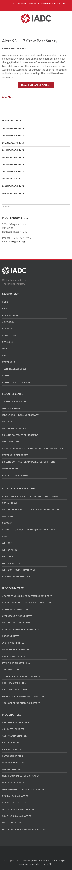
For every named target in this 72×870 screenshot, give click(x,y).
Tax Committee (10, 669)
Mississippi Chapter (13, 762)
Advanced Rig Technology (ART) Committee (26, 602)
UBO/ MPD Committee (14, 683)
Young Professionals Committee (21, 703)
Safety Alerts (7, 97)
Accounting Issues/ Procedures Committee (27, 596)
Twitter (32, 850)
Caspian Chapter (11, 749)
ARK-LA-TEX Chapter (13, 729)
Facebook (26, 850)
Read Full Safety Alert (36, 84)
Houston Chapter (12, 756)
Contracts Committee (15, 609)
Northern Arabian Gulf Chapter (20, 776)
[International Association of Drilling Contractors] (14, 268)
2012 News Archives (13, 164)
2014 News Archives (13, 150)
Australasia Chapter (14, 736)
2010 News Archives (13, 178)
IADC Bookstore (11, 408)
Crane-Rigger (9, 503)
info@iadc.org (17, 241)
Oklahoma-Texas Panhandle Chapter (23, 789)
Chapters (7, 328)
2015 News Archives (13, 143)
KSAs (4, 536)
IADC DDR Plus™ (10, 441)
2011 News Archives (13, 171)
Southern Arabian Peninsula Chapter (23, 829)
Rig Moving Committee (15, 656)
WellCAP (7, 543)
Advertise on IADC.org (15, 475)
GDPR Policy (34, 864)
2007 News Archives (13, 193)
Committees (9, 335)
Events (6, 348)
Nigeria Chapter (11, 769)
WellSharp (8, 556)
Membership (8, 362)
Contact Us (9, 375)
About (6, 308)
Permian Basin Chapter (15, 796)
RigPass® (7, 523)
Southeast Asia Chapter (16, 822)
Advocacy (8, 322)
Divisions (7, 342)
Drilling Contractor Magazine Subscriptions (28, 462)
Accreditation (10, 315)
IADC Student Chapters (15, 722)
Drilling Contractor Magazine (20, 435)
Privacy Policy (38, 860)
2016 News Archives (13, 135)
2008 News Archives (13, 186)
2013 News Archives (13, 157)
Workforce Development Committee (23, 696)
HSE (4, 355)
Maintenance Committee (16, 649)
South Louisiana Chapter (16, 816)
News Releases (10, 468)
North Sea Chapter (13, 782)
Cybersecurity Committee (17, 616)
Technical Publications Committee (22, 676)
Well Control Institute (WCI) (18, 570)
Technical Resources (14, 369)
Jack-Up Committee (13, 643)
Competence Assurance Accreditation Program (30, 496)
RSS (45, 850)
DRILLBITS (7, 421)
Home (5, 302)
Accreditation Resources (17, 576)
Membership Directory (15, 455)
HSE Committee (10, 636)
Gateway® (8, 516)
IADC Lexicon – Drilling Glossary (20, 415)
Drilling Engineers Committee (19, 622)
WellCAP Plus (9, 549)
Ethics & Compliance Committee (20, 629)
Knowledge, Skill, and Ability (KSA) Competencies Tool (32, 448)
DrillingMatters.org (14, 428)
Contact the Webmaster (16, 382)
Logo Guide (47, 864)
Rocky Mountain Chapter (16, 802)
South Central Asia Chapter (18, 809)
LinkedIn (38, 850)
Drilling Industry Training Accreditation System (30, 509)
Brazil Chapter (10, 742)
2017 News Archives (13, 128)
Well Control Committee (16, 689)
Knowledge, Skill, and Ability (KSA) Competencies (29, 529)
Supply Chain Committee (16, 663)
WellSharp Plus (11, 563)
